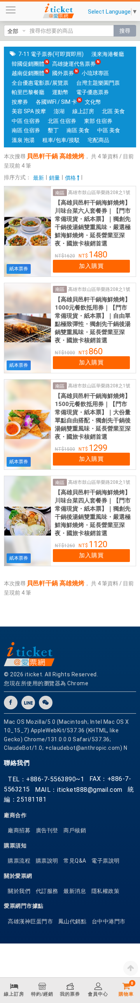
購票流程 (19, 861)
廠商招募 (19, 830)
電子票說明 (105, 861)
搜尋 (124, 31)
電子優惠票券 (92, 92)
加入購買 (91, 266)
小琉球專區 (95, 73)
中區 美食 (108, 130)
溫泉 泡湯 (23, 140)
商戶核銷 (74, 830)
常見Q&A (74, 861)
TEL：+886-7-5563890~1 (46, 779)
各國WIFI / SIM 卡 (56, 102)
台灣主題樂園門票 (98, 83)
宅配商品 (98, 140)
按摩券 (20, 102)
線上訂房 (83, 111)
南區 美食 (77, 130)
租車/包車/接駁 (61, 140)
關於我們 (19, 891)
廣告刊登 (47, 830)
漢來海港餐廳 (107, 54)
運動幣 (60, 92)
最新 (38, 178)
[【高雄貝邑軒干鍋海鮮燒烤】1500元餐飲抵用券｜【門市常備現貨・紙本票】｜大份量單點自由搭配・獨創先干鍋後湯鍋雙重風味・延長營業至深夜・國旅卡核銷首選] (27, 424)
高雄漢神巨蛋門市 (30, 921)
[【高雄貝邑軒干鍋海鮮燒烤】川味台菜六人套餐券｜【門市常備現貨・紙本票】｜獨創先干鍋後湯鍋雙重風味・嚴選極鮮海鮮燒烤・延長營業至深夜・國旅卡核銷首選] (27, 231)
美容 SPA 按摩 (29, 111)
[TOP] (130, 968)
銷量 (54, 178)
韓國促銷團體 (28, 64)
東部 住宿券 (98, 121)
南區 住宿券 (26, 130)
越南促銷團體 (28, 73)
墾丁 (53, 130)
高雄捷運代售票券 (74, 64)
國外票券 (63, 73)
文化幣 (93, 102)
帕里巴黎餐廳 (28, 92)
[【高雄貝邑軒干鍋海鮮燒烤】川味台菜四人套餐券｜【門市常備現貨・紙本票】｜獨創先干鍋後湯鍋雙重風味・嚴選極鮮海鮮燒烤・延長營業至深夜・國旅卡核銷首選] (27, 521)
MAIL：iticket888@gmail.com (78, 789)
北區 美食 (113, 111)
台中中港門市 (109, 921)
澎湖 (59, 111)
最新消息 (74, 891)
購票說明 (47, 861)
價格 (71, 178)
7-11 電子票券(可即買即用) (51, 54)
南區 (60, 193)
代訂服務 (47, 891)
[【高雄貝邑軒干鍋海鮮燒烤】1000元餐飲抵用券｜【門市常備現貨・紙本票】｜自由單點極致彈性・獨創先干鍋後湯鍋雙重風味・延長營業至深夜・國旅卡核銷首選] (27, 328)
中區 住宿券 (26, 121)
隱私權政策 (105, 891)
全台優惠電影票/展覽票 (40, 83)
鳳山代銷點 (72, 921)
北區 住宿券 (62, 121)
